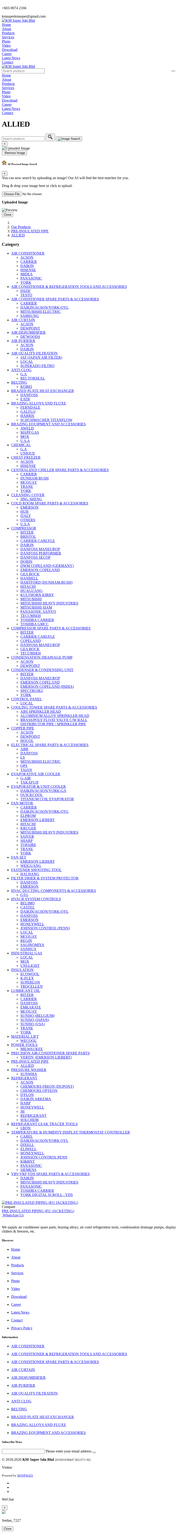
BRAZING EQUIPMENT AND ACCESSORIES (48, 424)
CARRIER (28, 262)
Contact (7, 62)
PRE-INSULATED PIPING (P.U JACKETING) (38, 1211)
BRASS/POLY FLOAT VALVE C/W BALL (53, 720)
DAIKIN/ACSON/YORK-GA (43, 791)
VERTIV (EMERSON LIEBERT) (46, 1057)
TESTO (26, 295)
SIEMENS (28, 1170)
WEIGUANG (30, 866)
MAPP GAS (29, 432)
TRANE (26, 487)
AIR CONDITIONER (27, 253)
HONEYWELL (32, 924)
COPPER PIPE (22, 728)
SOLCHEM (29, 1120)
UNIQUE (27, 453)
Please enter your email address (68, 1451)
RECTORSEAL (32, 378)
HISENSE (28, 270)
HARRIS (27, 416)
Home (6, 25)
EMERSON (29, 507)
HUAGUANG (31, 591)
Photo (6, 41)
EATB (25, 399)
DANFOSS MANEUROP (40, 549)
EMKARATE (30, 1007)
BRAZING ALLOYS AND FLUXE (38, 403)
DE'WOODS (30, 337)
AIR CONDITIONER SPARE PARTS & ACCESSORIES (55, 299)
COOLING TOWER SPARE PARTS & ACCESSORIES (54, 707)
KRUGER (28, 828)
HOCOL (27, 741)
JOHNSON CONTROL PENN (43, 1157)
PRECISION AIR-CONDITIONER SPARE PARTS (50, 1053)
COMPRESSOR (23, 528)
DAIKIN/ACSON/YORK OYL (44, 1141)
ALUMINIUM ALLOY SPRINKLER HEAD (54, 716)
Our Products (21, 227)
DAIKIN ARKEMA (35, 1099)
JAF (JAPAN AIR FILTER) (41, 357)
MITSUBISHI (31, 599)
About (6, 29)
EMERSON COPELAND (40, 570)
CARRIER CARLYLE (37, 541)
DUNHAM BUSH (34, 478)
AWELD (27, 428)
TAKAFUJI (29, 782)
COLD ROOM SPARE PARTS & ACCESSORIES (49, 503)
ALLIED (18, 235)
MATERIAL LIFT (25, 1036)
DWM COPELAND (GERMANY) (47, 566)
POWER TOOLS (24, 1045)
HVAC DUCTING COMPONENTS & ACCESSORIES (53, 891)
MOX (24, 437)
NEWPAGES (25, 1475)
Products (8, 33)
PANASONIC (31, 278)
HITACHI (28, 587)
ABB (24, 749)
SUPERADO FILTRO (37, 366)
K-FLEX (27, 978)
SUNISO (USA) (32, 1024)
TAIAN (26, 770)
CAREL (26, 1136)
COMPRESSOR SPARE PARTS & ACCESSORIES (51, 628)
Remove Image (14, 153)
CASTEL (27, 907)
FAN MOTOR (22, 803)
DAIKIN (27, 266)
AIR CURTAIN (23, 320)
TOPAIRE (28, 845)
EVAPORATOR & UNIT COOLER (38, 786)
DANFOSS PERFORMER (40, 553)
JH (22, 1111)
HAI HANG (29, 874)
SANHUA (28, 949)
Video (6, 45)
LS (22, 757)
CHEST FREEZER (26, 457)
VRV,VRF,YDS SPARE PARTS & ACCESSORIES (50, 1174)
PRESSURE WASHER (28, 1070)
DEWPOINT (30, 328)
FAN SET (18, 857)
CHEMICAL (21, 445)
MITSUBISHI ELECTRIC (40, 312)
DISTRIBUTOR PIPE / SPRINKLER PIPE (53, 724)
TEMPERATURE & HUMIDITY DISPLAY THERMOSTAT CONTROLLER (70, 1132)
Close (7, 214)
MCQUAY (28, 482)
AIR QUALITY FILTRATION (34, 353)
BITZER (27, 532)
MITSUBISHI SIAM (36, 607)
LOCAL (26, 362)
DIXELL (27, 1145)
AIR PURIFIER (23, 341)
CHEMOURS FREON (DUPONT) (47, 1086)
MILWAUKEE (31, 1049)
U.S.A (25, 441)
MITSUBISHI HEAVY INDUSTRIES (49, 603)
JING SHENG (31, 499)
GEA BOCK (30, 574)
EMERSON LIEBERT (37, 820)
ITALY (25, 516)
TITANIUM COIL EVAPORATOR (47, 799)
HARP (25, 1103)
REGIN (26, 941)
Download (9, 50)
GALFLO (27, 412)
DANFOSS (29, 395)
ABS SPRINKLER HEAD (40, 712)
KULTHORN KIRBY (37, 595)
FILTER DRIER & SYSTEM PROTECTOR (45, 878)
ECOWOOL (29, 974)
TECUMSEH (30, 616)
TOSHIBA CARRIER (37, 620)
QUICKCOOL (31, 795)
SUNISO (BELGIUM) (37, 1016)
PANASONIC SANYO (38, 612)
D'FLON (27, 1095)
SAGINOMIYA (32, 945)
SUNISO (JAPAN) (34, 1020)
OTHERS (27, 520)
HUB (24, 512)
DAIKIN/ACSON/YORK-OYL (44, 307)
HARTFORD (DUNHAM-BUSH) (46, 582)
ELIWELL (28, 1149)
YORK (25, 282)
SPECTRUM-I (31, 691)
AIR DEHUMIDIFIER (28, 332)
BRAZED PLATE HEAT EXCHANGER (42, 391)
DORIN (26, 562)
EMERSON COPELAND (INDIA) (47, 687)
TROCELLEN (31, 986)
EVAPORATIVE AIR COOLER (35, 774)
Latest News (11, 58)
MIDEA (26, 274)
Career (7, 54)
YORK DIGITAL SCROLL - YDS (46, 1195)
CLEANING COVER (27, 495)
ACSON (26, 257)
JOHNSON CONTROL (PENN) (45, 928)
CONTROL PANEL (26, 699)
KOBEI (26, 387)
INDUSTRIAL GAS (26, 953)
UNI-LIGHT (30, 966)
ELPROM (28, 816)
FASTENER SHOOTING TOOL (36, 870)
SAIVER (27, 836)
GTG (24, 895)
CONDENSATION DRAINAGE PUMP (42, 657)
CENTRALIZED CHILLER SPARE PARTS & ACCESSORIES (60, 470)
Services (8, 37)
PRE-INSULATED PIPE (30, 231)
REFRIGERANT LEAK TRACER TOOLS (44, 1124)
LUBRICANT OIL (25, 991)
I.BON (25, 1128)
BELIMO (27, 903)
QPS (23, 766)
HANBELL (29, 578)
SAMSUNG (29, 316)
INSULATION (22, 970)
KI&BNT (27, 1161)
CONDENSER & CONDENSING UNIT (42, 670)
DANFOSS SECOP (35, 557)
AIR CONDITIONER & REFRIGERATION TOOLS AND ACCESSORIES (69, 287)
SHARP (26, 841)
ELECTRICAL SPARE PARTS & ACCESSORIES (50, 745)
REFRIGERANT (24, 1078)
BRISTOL (28, 537)
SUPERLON (30, 982)
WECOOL (28, 1041)
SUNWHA (28, 1074)
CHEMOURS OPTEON (38, 1091)
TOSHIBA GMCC (34, 624)
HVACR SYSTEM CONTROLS (36, 899)
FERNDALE (30, 407)
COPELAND (30, 641)
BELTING (19, 382)
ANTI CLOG (21, 370)
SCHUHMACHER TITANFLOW (46, 420)
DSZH (25, 291)
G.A (23, 374)
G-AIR (25, 778)
